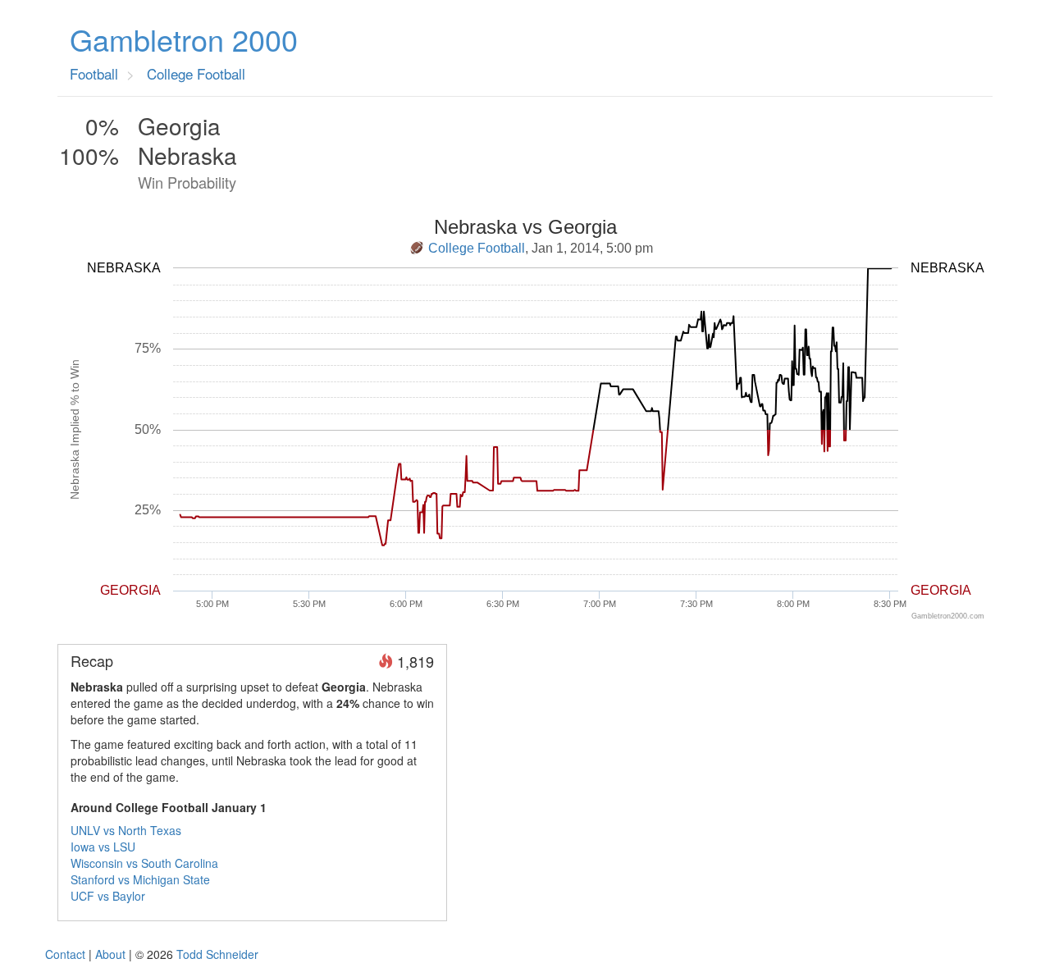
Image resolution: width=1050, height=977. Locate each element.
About (110, 954)
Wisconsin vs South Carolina (144, 863)
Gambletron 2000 (184, 39)
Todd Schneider (217, 954)
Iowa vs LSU (103, 846)
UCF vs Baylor (108, 896)
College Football (476, 248)
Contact (65, 954)
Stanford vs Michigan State (140, 879)
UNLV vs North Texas (126, 830)
